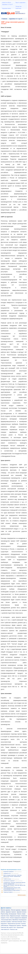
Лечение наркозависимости (20, 12)
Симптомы (18, 8)
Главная (4, 19)
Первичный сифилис (8, 892)
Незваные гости (7, 873)
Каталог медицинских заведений (18, 917)
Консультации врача (6, 919)
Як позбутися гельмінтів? (9, 880)
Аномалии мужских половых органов (12, 890)
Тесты (7, 917)
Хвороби (24, 925)
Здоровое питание (21, 911)
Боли (24, 921)
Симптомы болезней (17, 921)
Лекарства (18, 6)
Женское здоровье (16, 910)
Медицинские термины (15, 925)
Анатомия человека (6, 921)
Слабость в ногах (7, 879)
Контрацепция (12, 913)
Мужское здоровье (5, 910)
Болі (15, 927)
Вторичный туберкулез (9, 871)
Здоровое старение (11, 911)
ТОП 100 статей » (22, 895)
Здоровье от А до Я (7, 4)
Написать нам (13, 929)
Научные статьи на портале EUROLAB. (12, 933)
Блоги (7, 915)
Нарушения (4, 923)
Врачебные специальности (19, 919)
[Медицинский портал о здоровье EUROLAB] (8, 15)
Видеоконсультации (15, 915)
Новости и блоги (6, 2)
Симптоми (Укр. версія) (7, 927)
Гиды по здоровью (20, 2)
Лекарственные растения (14, 923)
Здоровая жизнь (6, 8)
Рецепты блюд (4, 913)
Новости (19, 913)
